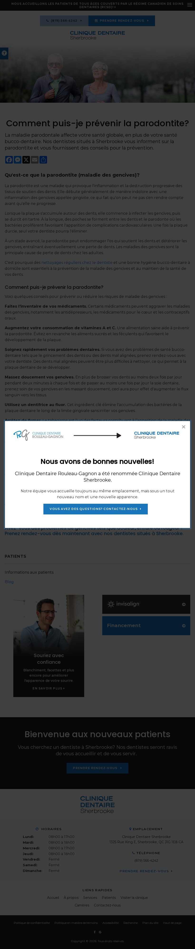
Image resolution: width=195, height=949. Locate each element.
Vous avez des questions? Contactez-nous (94, 509)
